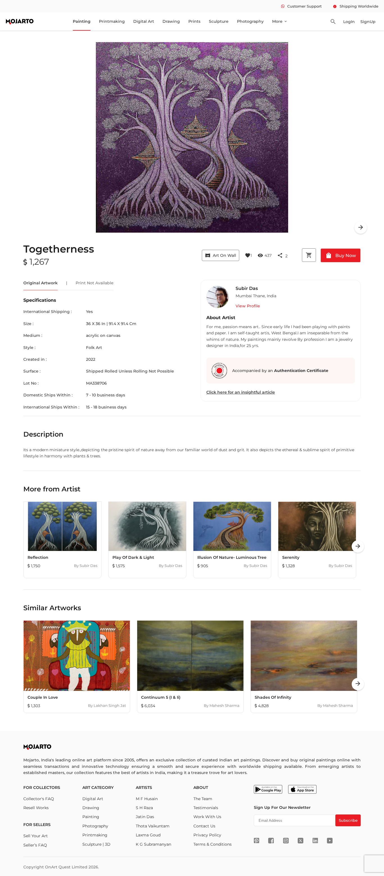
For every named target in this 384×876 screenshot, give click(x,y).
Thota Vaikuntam (153, 826)
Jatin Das (145, 816)
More (280, 21)
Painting (82, 21)
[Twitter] (300, 840)
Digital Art (143, 21)
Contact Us (204, 826)
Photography (250, 21)
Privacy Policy (207, 835)
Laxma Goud (148, 835)
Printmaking (112, 21)
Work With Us (207, 816)
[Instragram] (286, 840)
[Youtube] (330, 840)
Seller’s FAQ (35, 845)
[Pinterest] (256, 841)
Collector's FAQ (38, 798)
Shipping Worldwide (355, 6)
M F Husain (147, 798)
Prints (194, 21)
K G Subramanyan (153, 844)
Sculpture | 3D (96, 844)
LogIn (349, 21)
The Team (202, 798)
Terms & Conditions (212, 844)
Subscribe (348, 820)
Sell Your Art (35, 835)
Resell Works (36, 807)
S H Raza (144, 807)
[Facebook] (271, 840)
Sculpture (219, 21)
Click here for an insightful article (240, 392)
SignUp (368, 21)
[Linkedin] (315, 841)
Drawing (171, 21)
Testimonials (205, 807)
